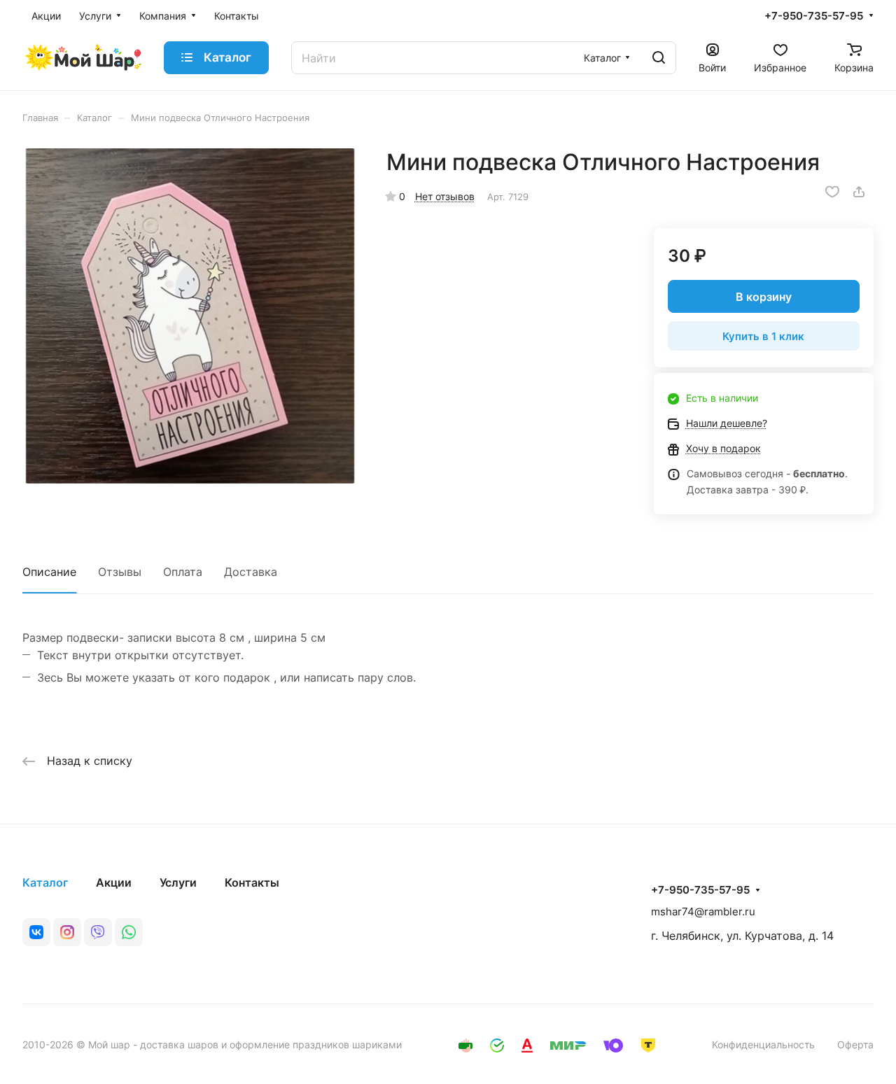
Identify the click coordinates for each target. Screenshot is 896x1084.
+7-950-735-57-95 (813, 16)
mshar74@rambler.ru (703, 911)
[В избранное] (832, 192)
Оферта (855, 1044)
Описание (49, 572)
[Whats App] (129, 932)
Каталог (45, 882)
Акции (114, 882)
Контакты (252, 882)
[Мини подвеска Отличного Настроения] (190, 316)
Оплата (182, 572)
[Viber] (98, 932)
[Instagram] (67, 932)
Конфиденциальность (763, 1044)
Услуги (178, 882)
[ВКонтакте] (36, 932)
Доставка (250, 572)
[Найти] (658, 57)
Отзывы (119, 572)
